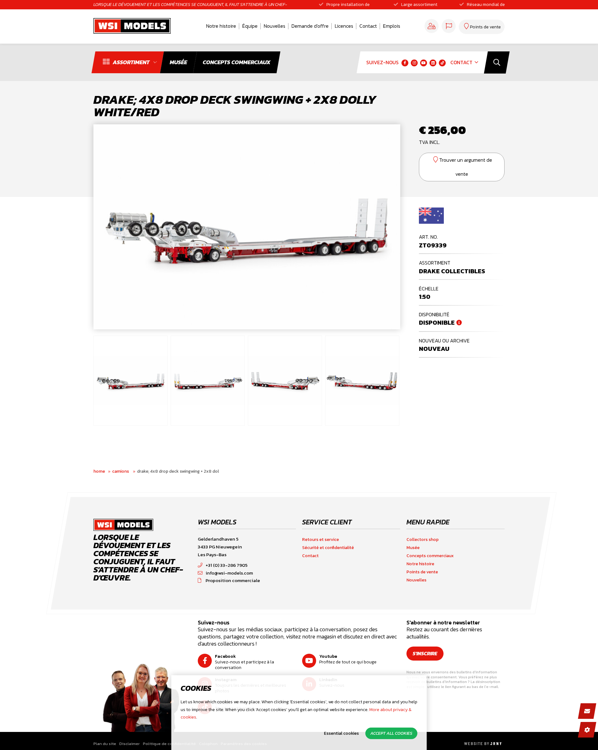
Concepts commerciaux (430, 555)
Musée (413, 547)
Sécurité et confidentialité (328, 547)
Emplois (391, 26)
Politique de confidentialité (169, 743)
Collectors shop (422, 539)
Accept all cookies (391, 733)
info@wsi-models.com (229, 572)
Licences (344, 26)
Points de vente (422, 572)
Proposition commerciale (233, 580)
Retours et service (320, 539)
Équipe (250, 26)
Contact (368, 26)
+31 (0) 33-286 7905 (227, 565)
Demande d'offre (310, 26)
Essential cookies (341, 733)
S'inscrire (425, 653)
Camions (121, 471)
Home (99, 471)
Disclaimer (129, 743)
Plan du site (104, 743)
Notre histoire (221, 26)
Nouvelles (274, 26)
